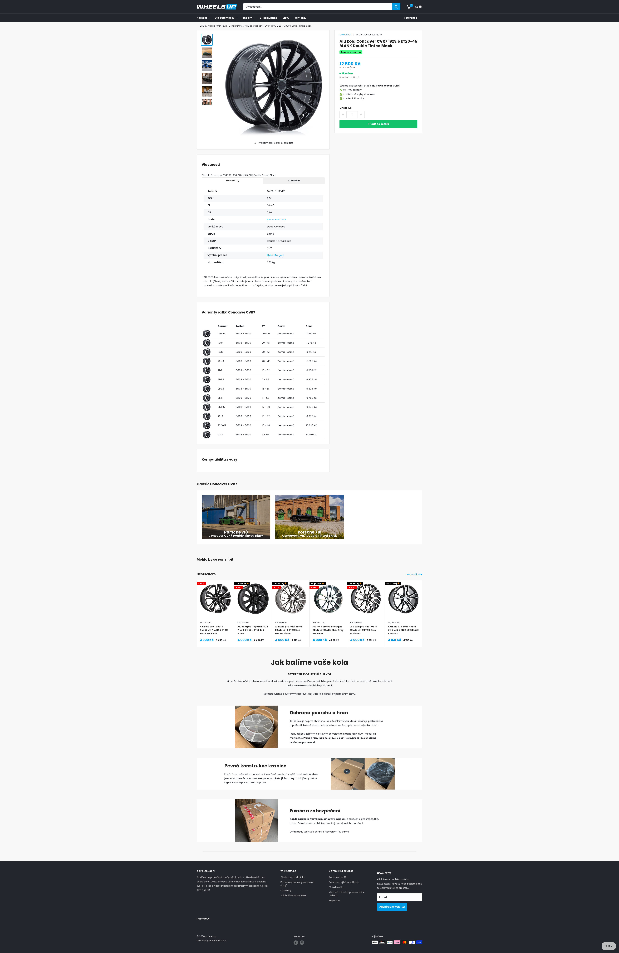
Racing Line (205, 622)
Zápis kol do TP (338, 877)
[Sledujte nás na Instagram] (302, 942)
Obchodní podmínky (292, 877)
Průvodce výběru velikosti (344, 882)
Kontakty (300, 17)
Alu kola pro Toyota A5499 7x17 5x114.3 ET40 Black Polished (214, 630)
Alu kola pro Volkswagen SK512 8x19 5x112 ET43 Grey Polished (328, 630)
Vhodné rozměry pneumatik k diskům (346, 893)
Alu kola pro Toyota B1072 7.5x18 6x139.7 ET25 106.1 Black (252, 630)
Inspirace (334, 900)
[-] (343, 114)
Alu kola (202, 17)
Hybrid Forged (275, 255)
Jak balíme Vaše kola (293, 895)
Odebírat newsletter (392, 906)
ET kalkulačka (268, 17)
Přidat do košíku (378, 124)
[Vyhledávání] (396, 6)
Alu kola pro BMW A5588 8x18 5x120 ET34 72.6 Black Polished (403, 630)
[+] (361, 114)
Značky (247, 17)
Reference (410, 17)
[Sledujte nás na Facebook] (296, 942)
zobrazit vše (415, 574)
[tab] (232, 180)
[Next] (422, 605)
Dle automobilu (225, 17)
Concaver (345, 34)
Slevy (286, 17)
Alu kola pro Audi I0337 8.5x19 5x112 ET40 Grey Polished (363, 630)
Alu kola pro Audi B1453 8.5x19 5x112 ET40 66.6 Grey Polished (288, 630)
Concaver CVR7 (276, 219)
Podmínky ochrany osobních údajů (297, 883)
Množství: (345, 108)
